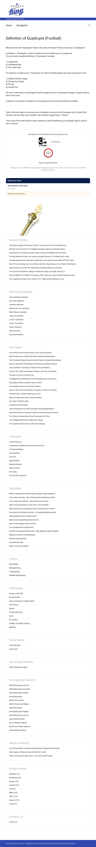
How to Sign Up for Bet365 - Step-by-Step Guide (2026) (29, 501)
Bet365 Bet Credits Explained (19, 726)
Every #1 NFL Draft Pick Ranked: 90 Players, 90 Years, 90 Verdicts (32, 371)
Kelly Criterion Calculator (18, 312)
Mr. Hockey (13, 620)
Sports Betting (14, 453)
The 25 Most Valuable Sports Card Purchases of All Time (29, 416)
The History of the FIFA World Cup (21, 375)
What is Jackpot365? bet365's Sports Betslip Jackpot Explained (32, 494)
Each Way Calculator (16, 301)
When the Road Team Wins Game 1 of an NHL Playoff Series (30, 756)
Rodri (11, 616)
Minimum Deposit (15, 464)
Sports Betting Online (16, 719)
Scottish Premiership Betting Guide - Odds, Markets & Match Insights (34, 531)
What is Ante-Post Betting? (19, 546)
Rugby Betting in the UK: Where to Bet (22, 516)
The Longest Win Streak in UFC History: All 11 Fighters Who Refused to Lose (36, 279)
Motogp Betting (14, 568)
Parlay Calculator (15, 327)
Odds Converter (14, 331)
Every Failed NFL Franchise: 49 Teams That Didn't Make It (29, 368)
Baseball (12, 774)
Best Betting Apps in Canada (19, 689)
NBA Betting (13, 564)
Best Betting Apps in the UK (19, 685)
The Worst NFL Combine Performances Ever (25, 394)
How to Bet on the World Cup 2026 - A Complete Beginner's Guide (32, 512)
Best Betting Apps (15, 696)
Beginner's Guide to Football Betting (22, 535)
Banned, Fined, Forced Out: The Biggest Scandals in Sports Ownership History (37, 249)
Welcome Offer (14, 468)
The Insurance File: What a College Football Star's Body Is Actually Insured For (37, 271)
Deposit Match (14, 461)
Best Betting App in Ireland (18, 693)
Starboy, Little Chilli (16, 593)
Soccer (11, 800)
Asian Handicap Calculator (18, 297)
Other (11, 796)
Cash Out (12, 457)
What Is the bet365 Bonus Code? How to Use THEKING (29, 505)
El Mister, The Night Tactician (19, 623)
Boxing (11, 781)
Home (9, 25)
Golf (10, 789)
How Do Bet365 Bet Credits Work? (21, 527)
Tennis (11, 804)
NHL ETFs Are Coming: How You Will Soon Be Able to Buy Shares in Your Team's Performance (42, 264)
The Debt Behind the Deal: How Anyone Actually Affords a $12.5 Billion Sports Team (39, 256)
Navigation (22, 25)
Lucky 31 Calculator (16, 319)
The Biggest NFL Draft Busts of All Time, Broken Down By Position (33, 379)
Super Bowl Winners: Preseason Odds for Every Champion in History (33, 412)
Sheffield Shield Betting (17, 575)
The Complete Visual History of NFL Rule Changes (27, 424)
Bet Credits (13, 472)
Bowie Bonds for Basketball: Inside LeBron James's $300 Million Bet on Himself (37, 253)
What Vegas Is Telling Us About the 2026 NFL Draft (27, 752)
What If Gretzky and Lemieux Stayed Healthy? (25, 397)
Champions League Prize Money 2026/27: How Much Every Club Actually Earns (37, 245)
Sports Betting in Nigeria (18, 723)
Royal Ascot (13, 649)
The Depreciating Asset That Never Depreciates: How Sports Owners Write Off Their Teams (41, 260)
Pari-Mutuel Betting (16, 449)
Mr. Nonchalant (14, 597)
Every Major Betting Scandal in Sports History (25, 383)
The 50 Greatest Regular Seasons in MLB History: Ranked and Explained (35, 360)
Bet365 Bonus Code (16, 700)
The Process (13, 605)
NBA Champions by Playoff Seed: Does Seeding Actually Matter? (32, 356)
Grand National (14, 645)
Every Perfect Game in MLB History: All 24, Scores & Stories (30, 353)
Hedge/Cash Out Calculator (19, 308)
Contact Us (13, 822)
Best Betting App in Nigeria (18, 711)
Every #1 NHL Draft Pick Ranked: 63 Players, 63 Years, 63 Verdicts (33, 390)
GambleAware (55, 142)
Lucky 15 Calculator (16, 323)
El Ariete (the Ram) (16, 612)
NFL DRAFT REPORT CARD (19, 401)
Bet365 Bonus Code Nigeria (19, 704)
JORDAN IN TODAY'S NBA (18, 405)
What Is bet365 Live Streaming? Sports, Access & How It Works (32, 509)
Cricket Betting (14, 572)
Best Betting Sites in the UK (19, 715)
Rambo (11, 608)
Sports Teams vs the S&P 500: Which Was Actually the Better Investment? (35, 268)
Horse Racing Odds (16, 542)
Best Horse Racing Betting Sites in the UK (24, 520)
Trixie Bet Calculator (16, 305)
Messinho (12, 627)
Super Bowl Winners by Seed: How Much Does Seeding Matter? (31, 409)
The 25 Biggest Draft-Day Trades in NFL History (26, 420)
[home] (16, 9)
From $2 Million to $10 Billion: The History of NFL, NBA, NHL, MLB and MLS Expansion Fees (42, 275)
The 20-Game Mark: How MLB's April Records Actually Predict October (34, 748)
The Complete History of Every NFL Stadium (25, 386)
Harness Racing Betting (17, 538)
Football (12, 785)
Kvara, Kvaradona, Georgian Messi (21, 601)
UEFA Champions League (18, 667)
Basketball (13, 778)
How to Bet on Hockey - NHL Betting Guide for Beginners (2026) (32, 497)
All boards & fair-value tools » (17, 194)
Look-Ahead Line (15, 442)
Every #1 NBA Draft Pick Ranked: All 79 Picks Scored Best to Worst (33, 364)
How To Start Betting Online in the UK (22, 524)
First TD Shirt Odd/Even (17, 475)
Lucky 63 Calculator (16, 316)
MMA (11, 793)
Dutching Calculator (16, 334)
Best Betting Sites (15, 708)
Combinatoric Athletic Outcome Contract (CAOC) (26, 446)
